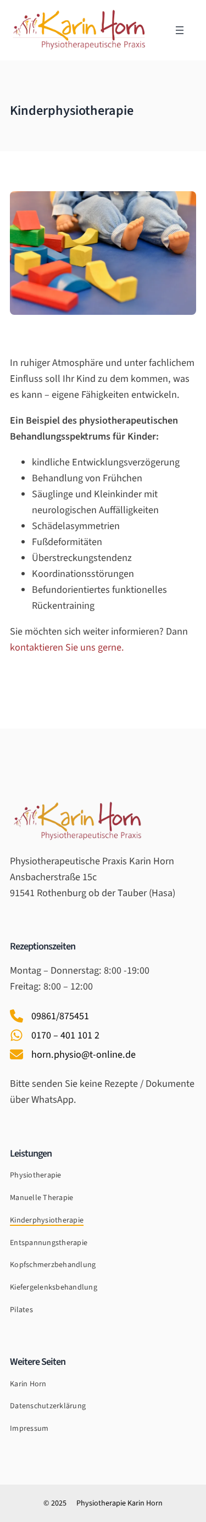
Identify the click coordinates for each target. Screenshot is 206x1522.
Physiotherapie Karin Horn (119, 1503)
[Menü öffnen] (179, 30)
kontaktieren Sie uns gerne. (67, 647)
